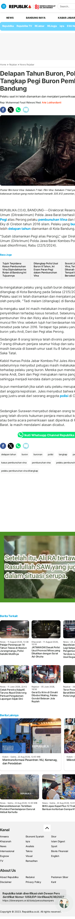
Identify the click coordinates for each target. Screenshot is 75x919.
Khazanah (5, 841)
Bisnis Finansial (59, 851)
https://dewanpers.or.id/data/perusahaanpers (28, 900)
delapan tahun (19, 228)
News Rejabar (27, 64)
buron (25, 454)
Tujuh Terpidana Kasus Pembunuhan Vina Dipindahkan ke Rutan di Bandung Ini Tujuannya (14, 269)
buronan (37, 454)
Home (3, 64)
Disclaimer (6, 881)
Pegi (4, 219)
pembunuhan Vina (53, 219)
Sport (54, 846)
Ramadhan (32, 860)
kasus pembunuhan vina (14, 462)
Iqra (28, 841)
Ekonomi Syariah (35, 836)
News (3, 846)
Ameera (4, 836)
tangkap (63, 454)
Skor (53, 836)
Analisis (30, 846)
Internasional (7, 851)
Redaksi (30, 877)
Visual (29, 855)
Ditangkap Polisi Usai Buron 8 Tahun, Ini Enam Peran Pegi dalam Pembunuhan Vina (46, 269)
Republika (8, 25)
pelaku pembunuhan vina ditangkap (19, 470)
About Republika (9, 877)
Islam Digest (58, 841)
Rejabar (13, 64)
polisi (64, 396)
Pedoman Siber (59, 877)
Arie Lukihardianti (51, 102)
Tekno (29, 851)
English (55, 855)
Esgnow (4, 855)
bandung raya (35, 17)
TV (1, 860)
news (10, 17)
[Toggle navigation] (3, 6)
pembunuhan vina (41, 462)
